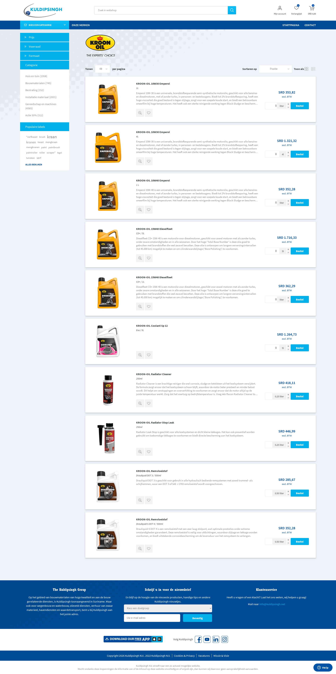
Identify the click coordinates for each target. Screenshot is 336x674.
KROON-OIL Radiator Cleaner (153, 374)
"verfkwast (31, 136)
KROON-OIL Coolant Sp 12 (152, 325)
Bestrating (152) (34, 90)
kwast (41, 142)
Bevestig (197, 618)
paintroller (31, 152)
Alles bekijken (33, 164)
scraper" (51, 152)
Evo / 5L (140, 330)
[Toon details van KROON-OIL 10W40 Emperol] (108, 196)
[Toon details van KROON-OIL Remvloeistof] (108, 486)
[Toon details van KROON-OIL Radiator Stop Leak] (108, 438)
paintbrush (54, 147)
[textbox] (161, 10)
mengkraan (51, 142)
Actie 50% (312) (34, 115)
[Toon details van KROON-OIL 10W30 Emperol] (108, 99)
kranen (31, 142)
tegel (59, 152)
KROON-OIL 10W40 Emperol (153, 180)
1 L (137, 185)
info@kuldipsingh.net (272, 604)
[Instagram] (224, 639)
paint (44, 147)
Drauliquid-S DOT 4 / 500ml (149, 523)
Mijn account (280, 13)
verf (39, 158)
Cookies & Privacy (184, 655)
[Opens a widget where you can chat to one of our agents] (322, 668)
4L (137, 136)
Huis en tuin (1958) (36, 76)
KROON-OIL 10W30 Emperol (153, 83)
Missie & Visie (221, 655)
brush (42, 136)
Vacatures (204, 655)
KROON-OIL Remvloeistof (151, 471)
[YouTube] (207, 639)
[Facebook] (198, 639)
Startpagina (290, 25)
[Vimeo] (215, 639)
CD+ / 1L (140, 281)
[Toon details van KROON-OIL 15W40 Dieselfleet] (108, 244)
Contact (310, 25)
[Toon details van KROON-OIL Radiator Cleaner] (108, 390)
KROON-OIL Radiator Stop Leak (155, 422)
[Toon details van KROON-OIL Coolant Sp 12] (108, 341)
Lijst (313, 69)
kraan (52, 136)
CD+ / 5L (140, 233)
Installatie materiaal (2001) (41, 97)
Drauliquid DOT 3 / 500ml (148, 475)
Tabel (306, 69)
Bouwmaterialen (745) (38, 83)
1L (137, 88)
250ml (139, 378)
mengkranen (33, 147)
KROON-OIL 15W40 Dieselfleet (154, 229)
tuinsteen (30, 157)
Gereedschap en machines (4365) (40, 106)
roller (42, 152)
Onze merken (81, 25)
